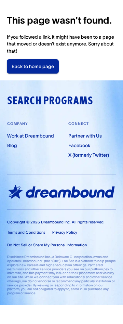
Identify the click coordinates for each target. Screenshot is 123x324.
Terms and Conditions (26, 232)
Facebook (79, 145)
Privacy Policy (64, 232)
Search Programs (50, 100)
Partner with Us (85, 136)
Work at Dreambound (30, 136)
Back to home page (33, 66)
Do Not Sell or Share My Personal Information (47, 245)
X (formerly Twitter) (88, 155)
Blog (12, 145)
